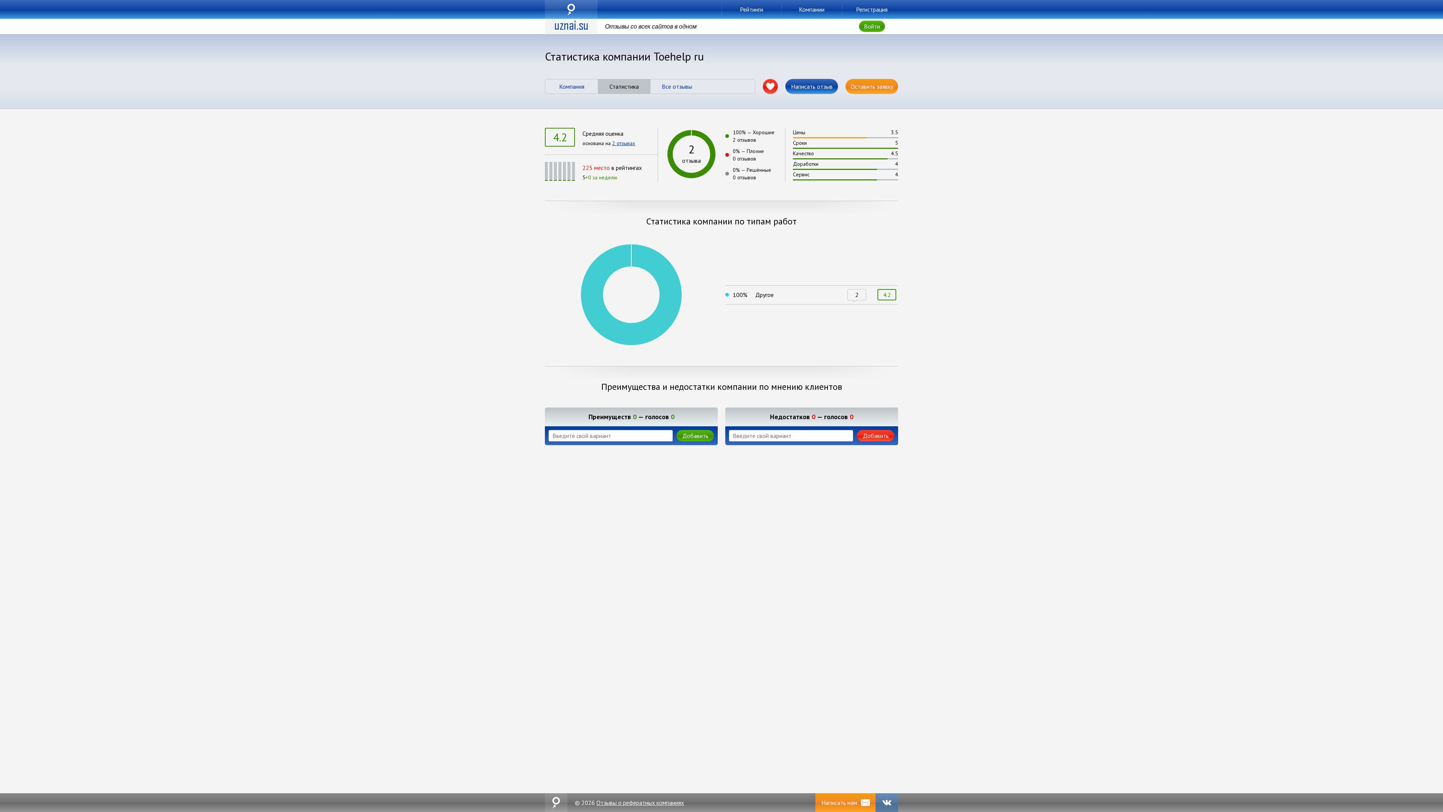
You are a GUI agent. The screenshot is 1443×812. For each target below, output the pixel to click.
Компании (811, 9)
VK (887, 802)
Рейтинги (751, 9)
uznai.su (571, 9)
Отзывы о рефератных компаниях (640, 802)
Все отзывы (677, 86)
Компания (571, 86)
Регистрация (872, 9)
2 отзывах (623, 143)
